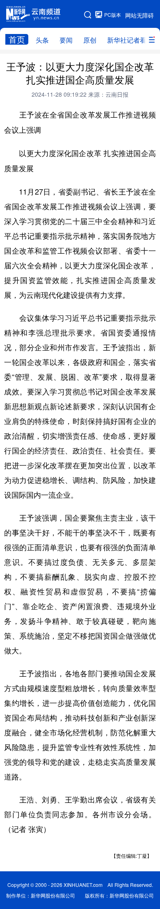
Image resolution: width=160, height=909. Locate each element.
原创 (89, 40)
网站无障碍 (139, 15)
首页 (17, 39)
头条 (42, 40)
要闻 (66, 40)
